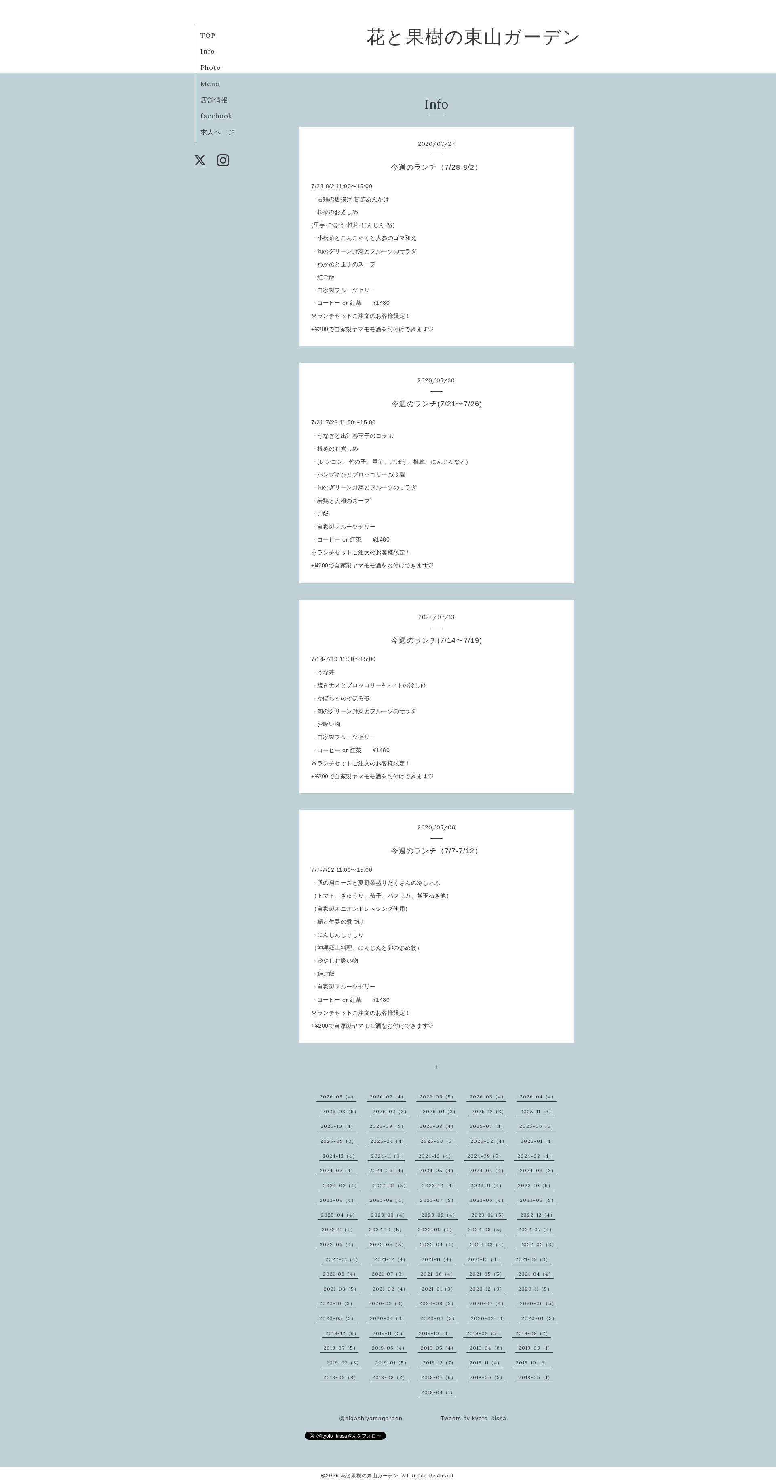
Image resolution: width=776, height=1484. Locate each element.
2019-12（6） (342, 1333)
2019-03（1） (536, 1348)
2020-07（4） (488, 1303)
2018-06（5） (487, 1377)
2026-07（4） (388, 1097)
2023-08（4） (388, 1200)
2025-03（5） (438, 1141)
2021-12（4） (391, 1259)
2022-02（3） (538, 1244)
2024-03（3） (538, 1170)
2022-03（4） (488, 1244)
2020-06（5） (538, 1303)
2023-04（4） (339, 1215)
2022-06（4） (338, 1244)
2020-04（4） (388, 1318)
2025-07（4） (488, 1126)
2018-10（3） (533, 1363)
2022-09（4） (436, 1229)
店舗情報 (214, 100)
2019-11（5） (389, 1333)
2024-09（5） (485, 1156)
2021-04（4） (536, 1274)
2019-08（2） (533, 1333)
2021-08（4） (340, 1274)
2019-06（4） (389, 1348)
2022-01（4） (343, 1259)
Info (207, 51)
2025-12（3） (489, 1111)
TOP (207, 35)
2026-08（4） (338, 1097)
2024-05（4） (438, 1170)
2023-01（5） (489, 1215)
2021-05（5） (487, 1274)
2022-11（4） (339, 1229)
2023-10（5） (535, 1185)
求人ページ (217, 132)
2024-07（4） (338, 1170)
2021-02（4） (390, 1289)
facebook (216, 116)
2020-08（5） (437, 1303)
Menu (209, 84)
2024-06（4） (387, 1170)
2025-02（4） (488, 1141)
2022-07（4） (536, 1229)
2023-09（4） (338, 1200)
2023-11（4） (487, 1185)
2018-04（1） (438, 1392)
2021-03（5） (341, 1289)
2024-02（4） (341, 1185)
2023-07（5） (438, 1200)
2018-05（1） (536, 1377)
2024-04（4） (488, 1170)
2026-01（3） (440, 1111)
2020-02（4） (489, 1318)
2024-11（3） (388, 1156)
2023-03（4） (389, 1215)
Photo (210, 67)
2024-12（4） (340, 1156)
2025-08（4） (438, 1126)
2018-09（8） (341, 1377)
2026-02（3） (391, 1111)
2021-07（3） (389, 1274)
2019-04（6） (487, 1348)
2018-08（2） (390, 1377)
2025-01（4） (538, 1141)
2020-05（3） (337, 1318)
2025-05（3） (338, 1141)
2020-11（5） (535, 1289)
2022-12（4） (537, 1215)
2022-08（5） (486, 1229)
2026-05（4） (488, 1097)
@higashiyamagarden (371, 1418)
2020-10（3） (337, 1303)
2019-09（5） (484, 1333)
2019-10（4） (436, 1333)
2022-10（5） (387, 1229)
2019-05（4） (438, 1348)
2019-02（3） (344, 1363)
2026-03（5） (341, 1111)
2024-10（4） (436, 1156)
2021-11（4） (438, 1259)
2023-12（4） (439, 1185)
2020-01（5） (539, 1318)
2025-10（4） (338, 1126)
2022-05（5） (388, 1244)
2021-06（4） (438, 1274)
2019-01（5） (392, 1363)
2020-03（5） (439, 1318)
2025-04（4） (388, 1141)
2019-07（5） (340, 1348)
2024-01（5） (391, 1185)
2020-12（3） (487, 1289)
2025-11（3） (537, 1111)
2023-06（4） (488, 1200)
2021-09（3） (533, 1259)
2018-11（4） (486, 1363)
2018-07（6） (438, 1377)
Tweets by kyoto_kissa (473, 1418)
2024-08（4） (535, 1156)
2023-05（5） (538, 1200)
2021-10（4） (485, 1259)
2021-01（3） (439, 1289)
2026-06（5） (438, 1097)
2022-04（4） (438, 1244)
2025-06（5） (537, 1126)
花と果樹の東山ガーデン (474, 36)
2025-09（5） (387, 1126)
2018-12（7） (439, 1363)
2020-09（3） (387, 1303)
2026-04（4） (538, 1097)
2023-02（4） (439, 1215)
